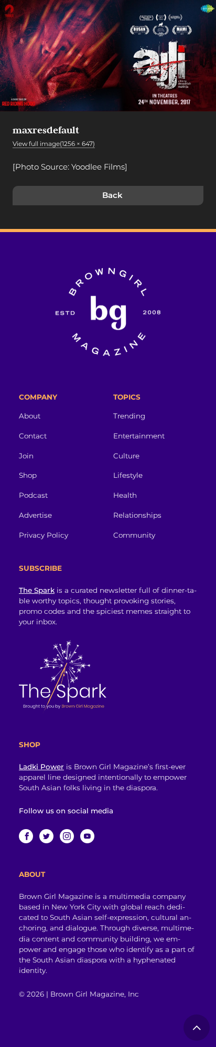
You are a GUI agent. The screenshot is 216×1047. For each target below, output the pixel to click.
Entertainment (139, 436)
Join (26, 456)
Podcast (33, 495)
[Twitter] (46, 836)
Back (112, 195)
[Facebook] (26, 836)
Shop (28, 475)
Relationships (137, 515)
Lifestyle (128, 475)
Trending (129, 416)
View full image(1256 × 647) (54, 144)
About (29, 416)
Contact (33, 436)
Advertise (35, 515)
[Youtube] (87, 836)
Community (134, 535)
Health (125, 495)
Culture (126, 456)
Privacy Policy (43, 535)
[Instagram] (67, 836)
